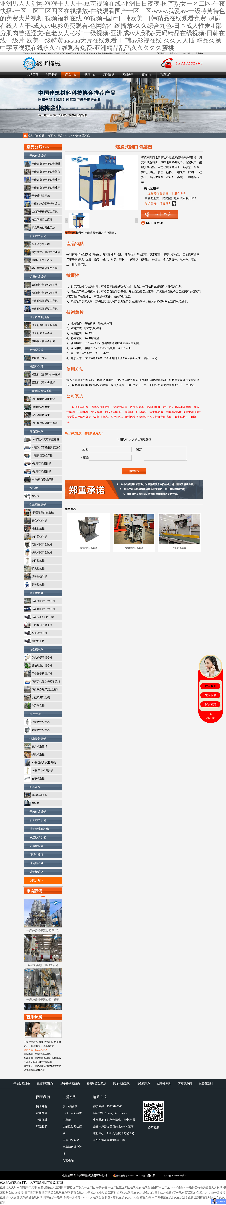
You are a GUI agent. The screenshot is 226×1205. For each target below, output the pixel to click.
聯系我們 (166, 74)
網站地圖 (186, 53)
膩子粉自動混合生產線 (45, 325)
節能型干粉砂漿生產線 (45, 211)
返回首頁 (161, 53)
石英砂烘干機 (39, 633)
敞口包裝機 (38, 560)
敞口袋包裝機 (39, 536)
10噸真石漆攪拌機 (42, 455)
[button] (136, 220)
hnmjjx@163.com (117, 1113)
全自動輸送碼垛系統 (43, 399)
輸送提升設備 (38, 738)
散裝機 (34, 487)
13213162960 (154, 222)
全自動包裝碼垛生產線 (45, 422)
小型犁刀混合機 (41, 697)
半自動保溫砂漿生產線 (45, 300)
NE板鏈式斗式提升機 (44, 762)
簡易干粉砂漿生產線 (43, 227)
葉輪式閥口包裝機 (42, 544)
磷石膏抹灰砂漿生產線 (45, 268)
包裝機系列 (206, 1083)
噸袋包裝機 (38, 568)
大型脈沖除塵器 (41, 730)
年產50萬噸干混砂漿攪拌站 (42, 164)
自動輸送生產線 (41, 407)
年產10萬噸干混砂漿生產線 (42, 188)
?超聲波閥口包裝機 (43, 512)
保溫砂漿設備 (38, 276)
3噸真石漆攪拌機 (41, 471)
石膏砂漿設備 (38, 236)
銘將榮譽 (41, 1113)
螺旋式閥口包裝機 (42, 552)
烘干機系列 (36, 593)
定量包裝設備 (71, 1140)
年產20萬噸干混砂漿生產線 (42, 180)
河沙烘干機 (38, 641)
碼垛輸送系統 (121, 1083)
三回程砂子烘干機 (42, 625)
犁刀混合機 (38, 705)
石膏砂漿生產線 (41, 244)
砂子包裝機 (38, 584)
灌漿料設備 (36, 366)
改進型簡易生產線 (42, 219)
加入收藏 (173, 53)
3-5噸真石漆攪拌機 (43, 479)
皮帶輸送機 (38, 778)
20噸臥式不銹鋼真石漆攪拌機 (42, 448)
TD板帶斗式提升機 (42, 770)
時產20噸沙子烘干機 (43, 601)
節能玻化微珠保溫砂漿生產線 (42, 285)
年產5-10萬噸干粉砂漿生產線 (42, 204)
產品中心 (70, 74)
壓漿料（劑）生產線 (43, 382)
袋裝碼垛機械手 (41, 414)
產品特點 (70, 232)
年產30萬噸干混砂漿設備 (46, 171)
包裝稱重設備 (81, 135)
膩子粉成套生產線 (42, 333)
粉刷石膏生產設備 (42, 260)
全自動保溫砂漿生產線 (45, 308)
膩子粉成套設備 (39, 317)
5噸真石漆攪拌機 (41, 463)
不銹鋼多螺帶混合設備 (45, 689)
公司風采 (41, 1119)
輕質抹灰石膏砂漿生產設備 (42, 253)
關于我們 (51, 74)
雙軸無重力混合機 (42, 665)
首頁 (50, 135)
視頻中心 (89, 74)
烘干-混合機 (70, 1106)
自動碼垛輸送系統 (41, 390)
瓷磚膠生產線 (39, 357)
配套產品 (35, 787)
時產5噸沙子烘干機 (43, 617)
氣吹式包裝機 (39, 520)
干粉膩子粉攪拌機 (42, 673)
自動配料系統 (39, 795)
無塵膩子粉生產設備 (43, 341)
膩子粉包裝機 (39, 576)
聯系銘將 (199, 53)
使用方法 (100, 232)
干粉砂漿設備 (38, 155)
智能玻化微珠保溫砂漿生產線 (42, 293)
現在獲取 (133, 471)
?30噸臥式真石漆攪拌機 (45, 439)
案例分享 (127, 74)
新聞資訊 (108, 74)
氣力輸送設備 (39, 746)
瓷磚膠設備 (36, 349)
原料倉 (35, 803)
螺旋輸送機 (38, 754)
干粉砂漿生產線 (41, 195)
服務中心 (147, 74)
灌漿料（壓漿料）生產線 (46, 374)
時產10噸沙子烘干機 (43, 609)
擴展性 (80, 232)
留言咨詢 (210, 704)
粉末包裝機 (38, 528)
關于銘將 (41, 1106)
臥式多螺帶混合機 (42, 657)
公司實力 (111, 232)
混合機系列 (36, 649)
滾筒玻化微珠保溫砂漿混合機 (42, 682)
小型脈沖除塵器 (41, 722)
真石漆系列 (36, 431)
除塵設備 (35, 714)
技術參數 (89, 232)
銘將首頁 (32, 74)
